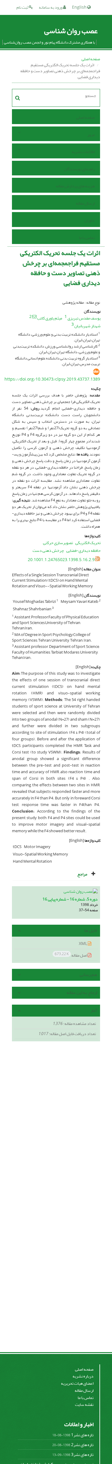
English (79, 7)
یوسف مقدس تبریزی (84, 318)
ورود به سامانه (51, 7)
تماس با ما (87, 238)
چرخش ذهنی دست (48, 550)
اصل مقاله (71, 955)
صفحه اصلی (91, 59)
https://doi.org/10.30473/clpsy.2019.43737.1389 (52, 379)
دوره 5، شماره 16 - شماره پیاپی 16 (70, 899)
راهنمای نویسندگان (79, 169)
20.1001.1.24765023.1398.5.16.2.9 (61, 560)
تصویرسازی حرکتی (58, 543)
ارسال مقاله (85, 203)
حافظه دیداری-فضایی (83, 550)
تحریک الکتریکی (88, 543)
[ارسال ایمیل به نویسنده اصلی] (34, 316)
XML (83, 944)
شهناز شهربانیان (87, 326)
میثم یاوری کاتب (49, 318)
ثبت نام (22, 7)
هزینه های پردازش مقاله (75, 186)
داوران (89, 220)
